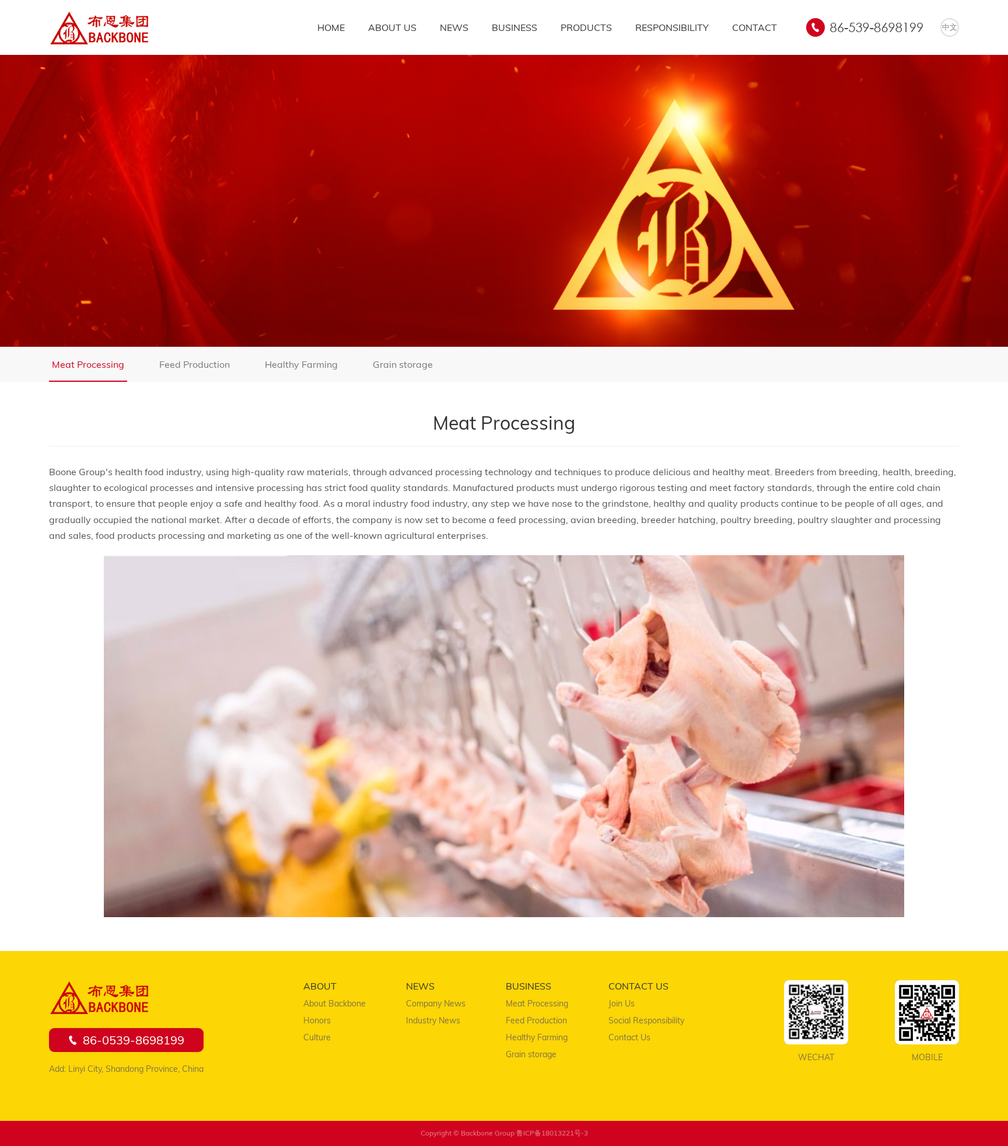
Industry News (433, 1020)
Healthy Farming (301, 364)
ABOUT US (392, 27)
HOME (331, 27)
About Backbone (334, 1003)
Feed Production (194, 364)
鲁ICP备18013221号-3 (552, 1132)
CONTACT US (638, 986)
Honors (317, 1020)
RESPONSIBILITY (672, 27)
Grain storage (403, 364)
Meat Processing (88, 364)
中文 (949, 27)
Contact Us (629, 1037)
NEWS (454, 27)
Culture (317, 1037)
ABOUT (320, 986)
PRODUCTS (586, 27)
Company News (436, 1003)
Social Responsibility (646, 1020)
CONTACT (754, 27)
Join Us (621, 1003)
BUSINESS (514, 27)
